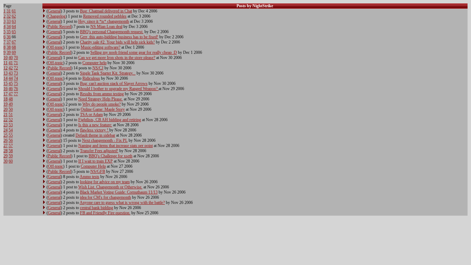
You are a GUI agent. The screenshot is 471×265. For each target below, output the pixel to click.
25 (5, 135)
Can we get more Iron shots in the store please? (116, 57)
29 (5, 156)
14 (5, 78)
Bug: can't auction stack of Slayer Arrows (114, 83)
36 (9, 37)
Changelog (57, 16)
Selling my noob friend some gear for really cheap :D (133, 52)
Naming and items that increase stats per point (115, 145)
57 (11, 145)
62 (14, 16)
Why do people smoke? (101, 104)
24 (5, 130)
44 (11, 78)
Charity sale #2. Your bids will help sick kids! (117, 42)
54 (11, 130)
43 (11, 73)
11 (5, 62)
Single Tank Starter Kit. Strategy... (108, 73)
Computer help (94, 62)
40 (11, 57)
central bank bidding (96, 207)
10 (5, 57)
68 (14, 47)
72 (16, 68)
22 (5, 119)
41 (11, 62)
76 (16, 88)
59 (11, 156)
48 (11, 99)
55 (11, 135)
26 (5, 140)
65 (14, 31)
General (54, 11)
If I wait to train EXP (95, 161)
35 (9, 31)
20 (5, 109)
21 (5, 114)
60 (11, 161)
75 (16, 83)
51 (11, 114)
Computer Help (93, 166)
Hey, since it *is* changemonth (103, 21)
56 (11, 140)
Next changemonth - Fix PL (105, 140)
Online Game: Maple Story (103, 109)
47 (11, 93)
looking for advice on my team (105, 181)
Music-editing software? (100, 47)
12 (5, 68)
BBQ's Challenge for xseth (110, 156)
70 (16, 57)
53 (11, 124)
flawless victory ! (94, 130)
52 (11, 119)
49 (11, 104)
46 (11, 88)
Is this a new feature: (95, 124)
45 (11, 83)
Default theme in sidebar (95, 135)
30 (5, 161)
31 (9, 11)
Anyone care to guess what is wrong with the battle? (122, 202)
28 (5, 150)
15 (5, 83)
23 (5, 124)
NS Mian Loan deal (106, 26)
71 (16, 62)
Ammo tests (89, 176)
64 (14, 26)
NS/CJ (97, 68)
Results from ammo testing (102, 93)
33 (9, 21)
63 (14, 21)
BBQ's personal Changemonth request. (111, 31)
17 (5, 93)
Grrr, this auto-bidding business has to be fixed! (119, 37)
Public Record (59, 26)
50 (11, 109)
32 (9, 16)
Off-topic (55, 47)
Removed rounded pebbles (105, 16)
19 (5, 104)
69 (14, 52)
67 (14, 42)
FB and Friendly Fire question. (105, 212)
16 (5, 88)
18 (5, 99)
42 (11, 68)
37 (9, 42)
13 (5, 73)
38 (9, 47)
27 (5, 145)
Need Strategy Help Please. (100, 99)
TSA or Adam (91, 114)
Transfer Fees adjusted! (99, 150)
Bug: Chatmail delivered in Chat (106, 11)
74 (16, 78)
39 (9, 52)
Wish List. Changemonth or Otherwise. (110, 187)
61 (14, 11)
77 (16, 93)
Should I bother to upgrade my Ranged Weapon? (118, 88)
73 (16, 73)
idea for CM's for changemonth (105, 197)
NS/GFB (97, 171)
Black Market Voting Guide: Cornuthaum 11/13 (119, 192)
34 (9, 26)
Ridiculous (91, 78)
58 (11, 150)
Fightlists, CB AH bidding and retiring (109, 119)
